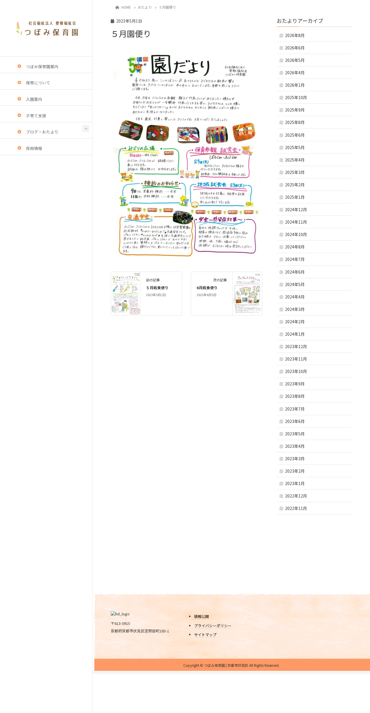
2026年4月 (295, 72)
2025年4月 (295, 160)
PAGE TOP (353, 683)
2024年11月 (296, 222)
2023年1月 (295, 483)
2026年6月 (295, 48)
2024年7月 (295, 259)
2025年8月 (295, 122)
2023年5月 (295, 434)
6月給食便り (207, 287)
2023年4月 (295, 446)
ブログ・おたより (42, 132)
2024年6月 (295, 272)
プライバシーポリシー (213, 625)
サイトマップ (205, 634)
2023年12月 (296, 346)
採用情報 (34, 148)
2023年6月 (295, 421)
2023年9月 (295, 384)
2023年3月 (295, 458)
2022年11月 (296, 508)
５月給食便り (157, 287)
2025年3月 (295, 172)
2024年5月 (295, 284)
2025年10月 (296, 97)
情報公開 (201, 616)
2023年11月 (296, 359)
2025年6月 (295, 135)
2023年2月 (295, 471)
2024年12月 (296, 209)
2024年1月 (295, 334)
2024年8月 (295, 247)
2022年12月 (296, 496)
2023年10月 (296, 371)
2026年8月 (295, 35)
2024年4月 (295, 297)
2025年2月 (295, 184)
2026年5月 (295, 60)
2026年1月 (295, 85)
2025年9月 (295, 110)
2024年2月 (295, 321)
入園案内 (34, 99)
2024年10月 (296, 234)
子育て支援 (36, 115)
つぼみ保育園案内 (42, 66)
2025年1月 (295, 197)
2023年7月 (295, 409)
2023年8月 (295, 396)
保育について (38, 83)
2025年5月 (295, 147)
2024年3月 (295, 309)
